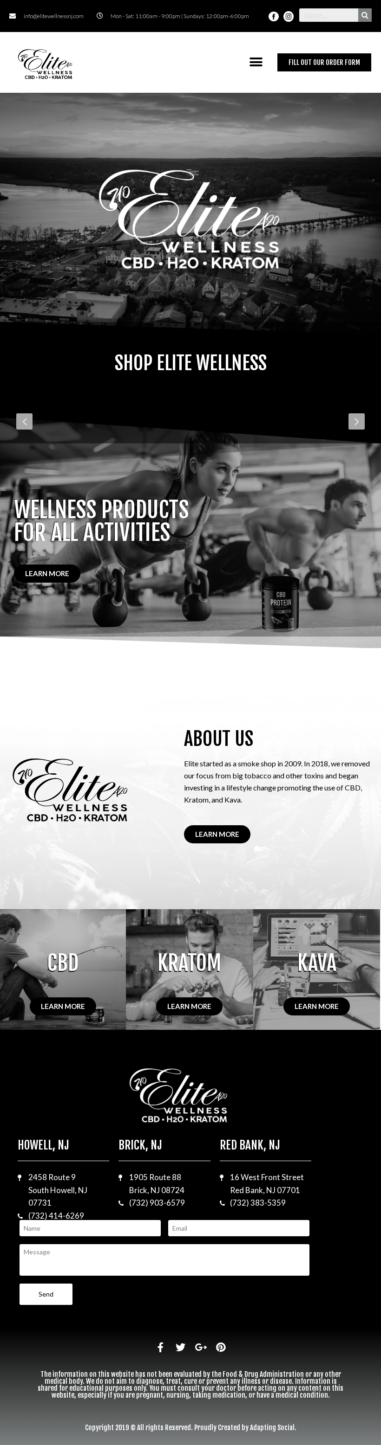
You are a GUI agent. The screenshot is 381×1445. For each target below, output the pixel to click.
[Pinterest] (220, 1347)
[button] (256, 62)
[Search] (365, 15)
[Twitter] (180, 1347)
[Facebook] (160, 1347)
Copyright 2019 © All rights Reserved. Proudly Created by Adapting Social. (190, 1427)
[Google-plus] (200, 1347)
